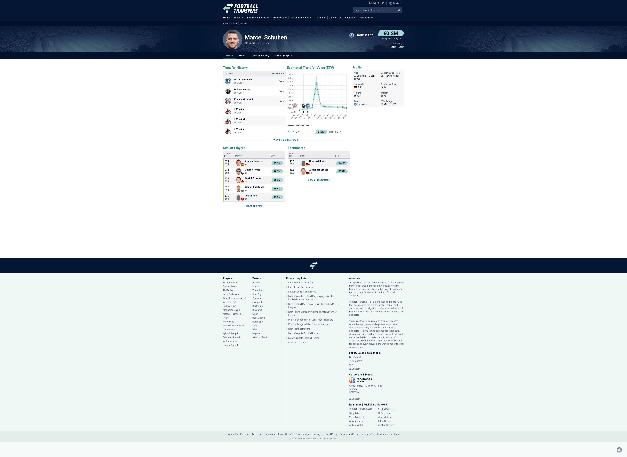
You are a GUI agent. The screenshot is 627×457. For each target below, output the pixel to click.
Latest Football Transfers (301, 282)
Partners (244, 434)
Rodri (225, 317)
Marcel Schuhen (240, 23)
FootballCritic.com (387, 409)
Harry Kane (229, 321)
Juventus (257, 310)
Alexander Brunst (318, 169)
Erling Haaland (230, 282)
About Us (233, 434)
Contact (289, 434)
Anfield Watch (356, 425)
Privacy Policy (368, 434)
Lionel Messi (229, 329)
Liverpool (257, 302)
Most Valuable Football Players (304, 333)
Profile (229, 55)
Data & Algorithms (273, 434)
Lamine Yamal (230, 345)
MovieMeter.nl (356, 417)
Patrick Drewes (252, 178)
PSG (254, 329)
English (396, 3)
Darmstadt (362, 104)
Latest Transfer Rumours (301, 287)
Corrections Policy (349, 434)
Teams (319, 17)
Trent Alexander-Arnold (235, 298)
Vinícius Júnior (230, 341)
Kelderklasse (384, 421)
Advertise (257, 434)
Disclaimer (382, 434)
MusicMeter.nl (385, 417)
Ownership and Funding (308, 434)
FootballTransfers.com (360, 408)
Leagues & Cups (300, 17)
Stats (242, 55)
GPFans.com (384, 413)
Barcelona (257, 321)
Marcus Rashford (232, 314)
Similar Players (283, 55)
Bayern (256, 333)
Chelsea (256, 298)
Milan (255, 314)
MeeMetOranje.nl (386, 425)
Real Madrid (258, 317)
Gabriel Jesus (230, 286)
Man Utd (256, 286)
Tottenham (258, 290)
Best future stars (297, 342)
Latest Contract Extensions (302, 291)
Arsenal (256, 282)
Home (226, 17)
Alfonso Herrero (253, 161)
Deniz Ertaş (250, 195)
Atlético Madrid (260, 337)
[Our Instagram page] (374, 3)
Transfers (278, 17)
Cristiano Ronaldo (232, 337)
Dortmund (257, 306)
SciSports (354, 315)
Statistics (364, 17)
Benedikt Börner (318, 161)
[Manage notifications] (619, 449)
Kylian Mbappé (230, 333)
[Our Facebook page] (369, 3)
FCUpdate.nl (355, 413)
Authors (394, 434)
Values (349, 17)
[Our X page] (378, 3)
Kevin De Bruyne (231, 294)
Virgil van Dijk (230, 302)
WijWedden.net (356, 421)
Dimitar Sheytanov (254, 187)
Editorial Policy (329, 434)
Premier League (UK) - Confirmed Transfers (310, 319)
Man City (256, 294)
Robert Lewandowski (233, 325)
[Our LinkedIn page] (382, 3)
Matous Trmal (252, 169)
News (237, 17)
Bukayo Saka (229, 306)
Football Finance (256, 17)
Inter (254, 325)
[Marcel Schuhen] (232, 39)
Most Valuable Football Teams (303, 338)
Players (334, 17)
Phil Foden (228, 290)
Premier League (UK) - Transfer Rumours (309, 324)
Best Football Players (299, 329)
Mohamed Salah (231, 310)
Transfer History (259, 55)
